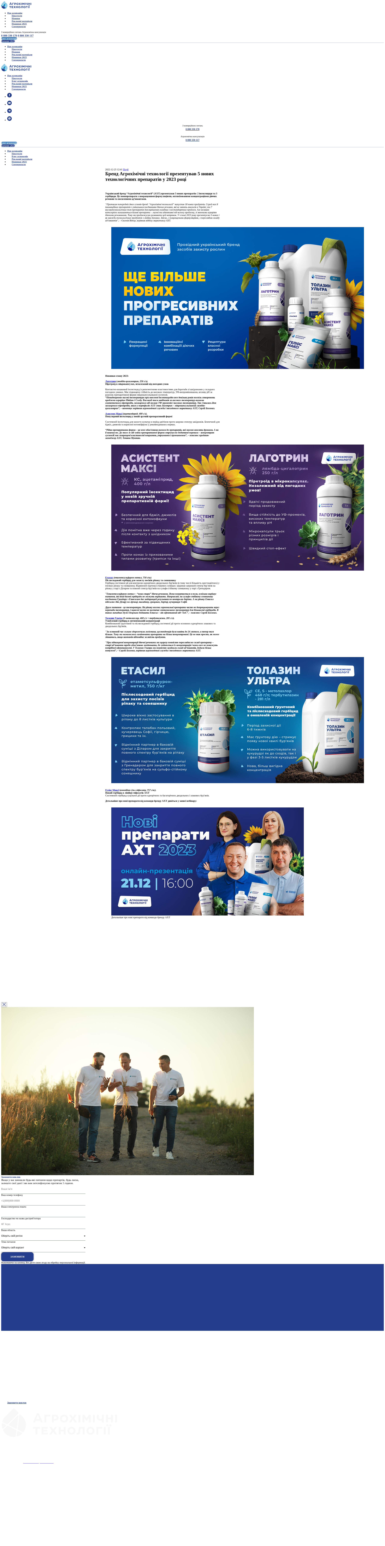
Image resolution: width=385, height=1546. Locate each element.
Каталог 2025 (8, 41)
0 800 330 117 (26, 35)
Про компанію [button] (14, 13)
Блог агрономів (9, 38)
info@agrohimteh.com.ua (13, 1540)
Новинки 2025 (19, 24)
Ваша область (8, 1230)
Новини (16, 18)
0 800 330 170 (9, 35)
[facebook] (9, 96)
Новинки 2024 (8, 1500)
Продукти (5, 1485)
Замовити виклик (16, 1402)
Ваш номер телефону (12, 1195)
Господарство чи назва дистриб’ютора (21, 1218)
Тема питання (8, 1242)
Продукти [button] (17, 16)
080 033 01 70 (8, 1532)
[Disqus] (162, 964)
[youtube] (9, 104)
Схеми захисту (8, 1492)
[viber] (9, 120)
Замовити (17, 1256)
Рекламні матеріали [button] (22, 21)
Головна (5, 1482)
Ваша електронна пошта (13, 1206)
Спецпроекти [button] (19, 26)
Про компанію (8, 1496)
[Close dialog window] (4, 1004)
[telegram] (9, 112)
